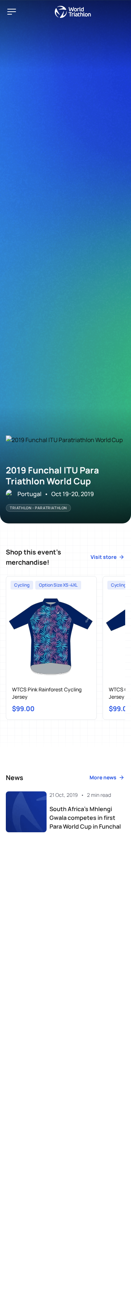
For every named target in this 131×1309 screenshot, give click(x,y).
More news (103, 777)
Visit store (103, 556)
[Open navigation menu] (11, 11)
